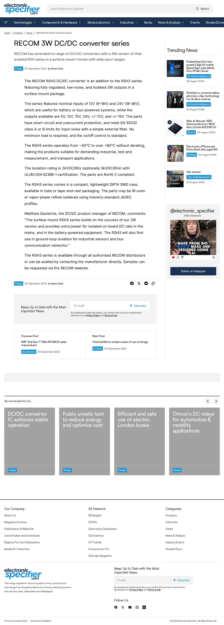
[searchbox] (120, 8)
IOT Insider (95, 542)
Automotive (28, 351)
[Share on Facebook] (131, 283)
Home (7, 33)
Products (18, 33)
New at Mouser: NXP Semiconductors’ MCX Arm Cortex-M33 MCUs (201, 124)
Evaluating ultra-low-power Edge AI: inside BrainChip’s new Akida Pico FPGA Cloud (200, 66)
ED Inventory (96, 535)
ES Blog (192, 154)
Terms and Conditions (40, 621)
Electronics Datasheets (103, 529)
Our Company (14, 508)
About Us (10, 515)
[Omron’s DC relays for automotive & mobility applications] (194, 441)
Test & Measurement (199, 176)
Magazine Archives (15, 522)
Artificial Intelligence (199, 76)
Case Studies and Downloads (22, 535)
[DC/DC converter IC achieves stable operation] (29, 441)
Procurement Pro (99, 549)
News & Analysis (175, 535)
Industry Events (175, 542)
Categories (173, 508)
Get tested (193, 172)
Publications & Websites (19, 529)
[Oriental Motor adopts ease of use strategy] (121, 345)
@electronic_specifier (192, 210)
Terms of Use (110, 315)
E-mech (97, 348)
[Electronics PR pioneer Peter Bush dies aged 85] (175, 153)
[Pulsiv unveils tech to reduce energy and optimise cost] (84, 441)
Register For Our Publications (21, 542)
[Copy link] (153, 283)
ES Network (97, 508)
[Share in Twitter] (139, 283)
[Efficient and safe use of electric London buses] (139, 441)
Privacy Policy (93, 315)
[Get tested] (175, 178)
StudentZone (174, 549)
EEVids (93, 522)
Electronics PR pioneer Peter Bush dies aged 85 (201, 148)
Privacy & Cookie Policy (15, 621)
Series (169, 529)
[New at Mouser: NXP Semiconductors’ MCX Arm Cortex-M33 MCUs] (175, 127)
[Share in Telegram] (146, 283)
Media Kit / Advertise (17, 549)
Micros (191, 132)
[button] (6, 22)
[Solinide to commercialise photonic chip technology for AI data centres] (175, 99)
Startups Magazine (100, 555)
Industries (172, 522)
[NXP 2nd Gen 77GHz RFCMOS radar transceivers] (49, 345)
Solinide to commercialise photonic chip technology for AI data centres (202, 96)
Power (29, 33)
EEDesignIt (95, 515)
